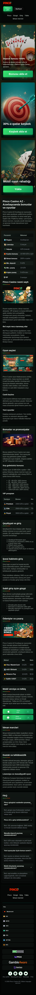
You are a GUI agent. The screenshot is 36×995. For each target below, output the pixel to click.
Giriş (21, 15)
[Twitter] (21, 974)
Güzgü (15, 15)
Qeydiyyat (19, 9)
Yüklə (27, 15)
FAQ (31, 977)
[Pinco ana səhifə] (10, 3)
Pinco (9, 15)
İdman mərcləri (18, 19)
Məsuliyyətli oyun (16, 977)
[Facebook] (10, 974)
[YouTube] (26, 974)
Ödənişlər (26, 977)
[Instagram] (15, 974)
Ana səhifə (6, 977)
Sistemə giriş (7, 8)
